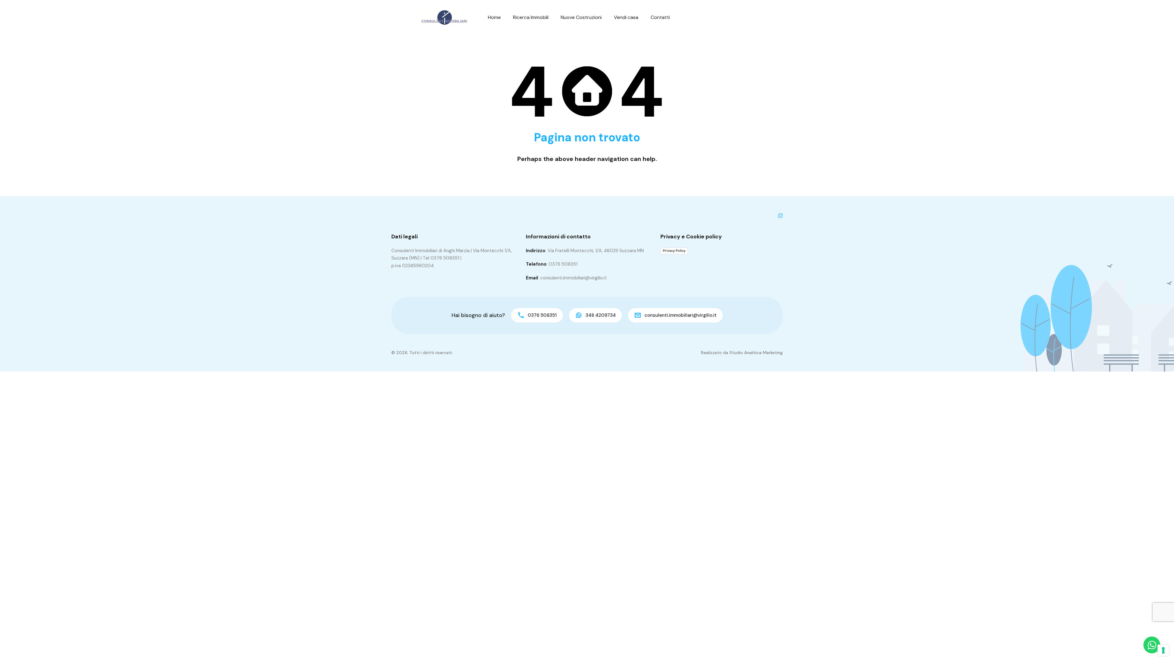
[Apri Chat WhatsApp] (1151, 645)
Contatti (660, 17)
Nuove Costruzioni (581, 17)
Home (494, 17)
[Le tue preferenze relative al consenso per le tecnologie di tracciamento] (1163, 650)
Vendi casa (626, 17)
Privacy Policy (674, 250)
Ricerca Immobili (530, 17)
